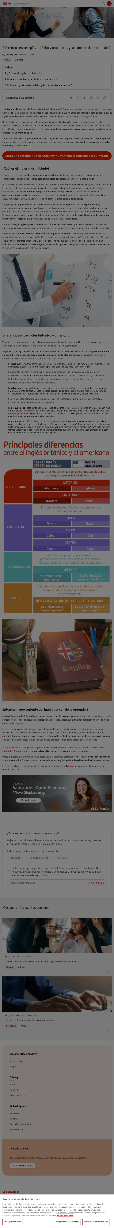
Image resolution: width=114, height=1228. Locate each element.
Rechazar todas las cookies (96, 1221)
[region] (57, 1211)
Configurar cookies (12, 1221)
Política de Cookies (65, 1215)
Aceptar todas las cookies (67, 1221)
